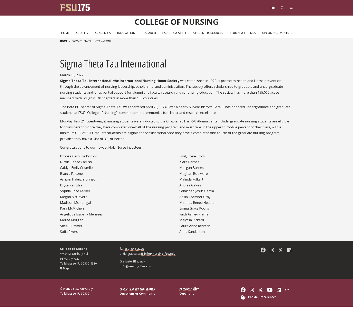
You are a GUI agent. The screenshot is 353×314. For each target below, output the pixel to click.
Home (65, 33)
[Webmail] (273, 7)
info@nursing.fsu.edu (159, 254)
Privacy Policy (189, 288)
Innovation (126, 33)
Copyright (186, 293)
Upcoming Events (276, 33)
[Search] (282, 7)
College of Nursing (177, 21)
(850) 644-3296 (133, 249)
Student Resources (208, 33)
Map (65, 268)
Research (149, 33)
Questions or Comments (137, 293)
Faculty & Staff (174, 33)
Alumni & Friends (243, 33)
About (81, 33)
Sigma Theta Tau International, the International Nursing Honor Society (119, 80)
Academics (103, 33)
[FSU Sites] (291, 7)
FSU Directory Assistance (137, 288)
